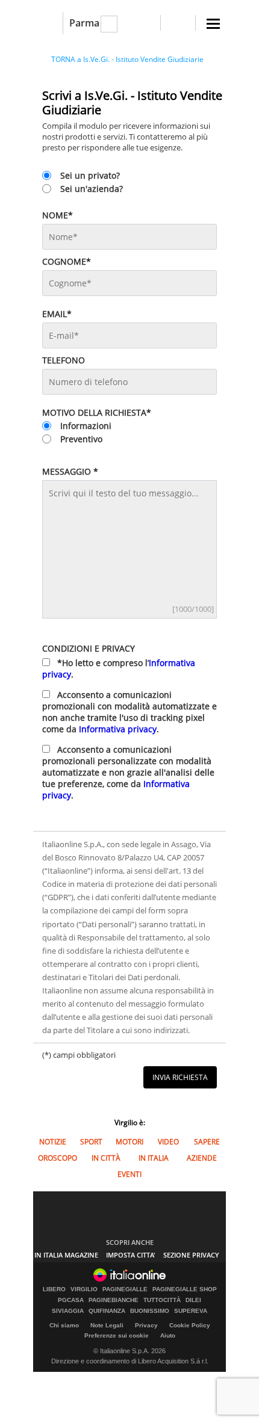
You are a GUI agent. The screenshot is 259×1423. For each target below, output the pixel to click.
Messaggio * (70, 471)
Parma (84, 22)
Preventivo (81, 439)
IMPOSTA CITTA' (130, 1254)
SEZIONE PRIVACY (191, 1254)
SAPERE (207, 1142)
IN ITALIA (154, 1158)
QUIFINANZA (107, 1311)
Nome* (57, 215)
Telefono (63, 360)
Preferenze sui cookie (116, 1335)
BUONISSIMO (149, 1311)
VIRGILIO (84, 1289)
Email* (57, 313)
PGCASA (71, 1300)
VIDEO (168, 1142)
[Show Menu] (213, 23)
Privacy (146, 1325)
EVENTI (129, 1174)
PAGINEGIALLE (125, 1289)
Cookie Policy (189, 1325)
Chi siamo (64, 1325)
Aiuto (167, 1335)
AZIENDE (202, 1158)
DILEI (193, 1300)
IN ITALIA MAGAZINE (66, 1254)
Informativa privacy (118, 729)
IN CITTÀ (106, 1158)
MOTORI (129, 1142)
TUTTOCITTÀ (162, 1300)
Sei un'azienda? (91, 188)
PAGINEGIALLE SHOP (184, 1289)
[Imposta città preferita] (48, 23)
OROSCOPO (57, 1158)
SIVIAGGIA (68, 1311)
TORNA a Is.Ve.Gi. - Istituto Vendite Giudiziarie (127, 59)
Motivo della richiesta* (96, 412)
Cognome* (66, 261)
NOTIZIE (52, 1142)
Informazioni (85, 425)
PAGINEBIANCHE (114, 1300)
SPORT (91, 1142)
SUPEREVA (190, 1311)
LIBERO (54, 1289)
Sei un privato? (90, 175)
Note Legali (106, 1325)
